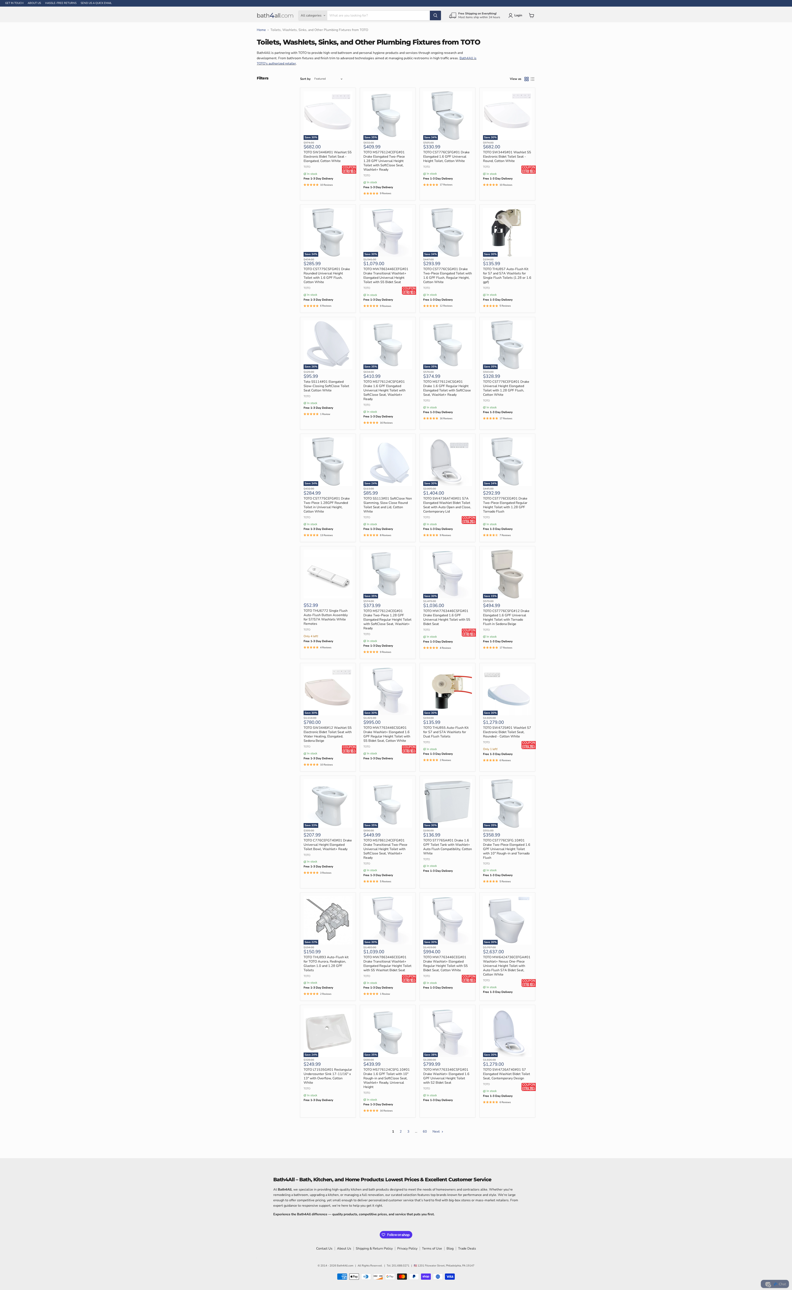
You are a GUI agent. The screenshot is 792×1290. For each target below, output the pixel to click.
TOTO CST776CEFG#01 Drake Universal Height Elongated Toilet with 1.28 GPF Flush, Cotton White (506, 388)
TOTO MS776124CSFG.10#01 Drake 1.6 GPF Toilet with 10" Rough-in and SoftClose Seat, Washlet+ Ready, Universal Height (386, 1078)
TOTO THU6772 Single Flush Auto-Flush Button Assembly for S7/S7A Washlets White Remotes (326, 617)
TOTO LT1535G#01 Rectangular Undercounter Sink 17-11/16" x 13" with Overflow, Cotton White (328, 1076)
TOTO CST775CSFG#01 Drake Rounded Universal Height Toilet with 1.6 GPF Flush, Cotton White (327, 275)
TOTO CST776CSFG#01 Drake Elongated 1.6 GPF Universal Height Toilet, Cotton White (446, 156)
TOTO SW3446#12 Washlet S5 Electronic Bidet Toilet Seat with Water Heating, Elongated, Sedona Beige (328, 734)
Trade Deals (467, 1248)
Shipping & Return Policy (374, 1248)
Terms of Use (432, 1248)
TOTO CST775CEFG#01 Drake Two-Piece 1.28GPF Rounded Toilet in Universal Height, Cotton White (327, 505)
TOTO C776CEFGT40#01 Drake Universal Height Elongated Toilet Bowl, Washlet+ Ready (328, 844)
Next (437, 1131)
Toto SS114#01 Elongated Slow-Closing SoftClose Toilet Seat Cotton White (326, 386)
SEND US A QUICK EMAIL (96, 3)
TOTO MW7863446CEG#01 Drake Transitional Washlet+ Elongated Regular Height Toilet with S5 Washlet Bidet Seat (387, 963)
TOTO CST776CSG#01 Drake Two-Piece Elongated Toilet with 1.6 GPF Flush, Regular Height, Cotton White (447, 275)
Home (261, 30)
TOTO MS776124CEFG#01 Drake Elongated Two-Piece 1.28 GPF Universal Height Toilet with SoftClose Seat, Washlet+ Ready (384, 161)
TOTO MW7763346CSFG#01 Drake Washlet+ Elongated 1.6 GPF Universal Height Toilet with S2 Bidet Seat (446, 1076)
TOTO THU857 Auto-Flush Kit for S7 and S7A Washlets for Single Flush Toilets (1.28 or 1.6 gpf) (507, 275)
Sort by (305, 79)
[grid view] (526, 79)
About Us (344, 1248)
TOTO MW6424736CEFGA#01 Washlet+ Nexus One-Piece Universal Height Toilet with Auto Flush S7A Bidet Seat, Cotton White (506, 966)
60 (425, 1131)
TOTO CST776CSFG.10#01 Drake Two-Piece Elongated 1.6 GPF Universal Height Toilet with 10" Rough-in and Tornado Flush (506, 849)
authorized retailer (282, 63)
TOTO (307, 167)
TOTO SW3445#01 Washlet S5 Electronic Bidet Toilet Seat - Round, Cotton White (507, 156)
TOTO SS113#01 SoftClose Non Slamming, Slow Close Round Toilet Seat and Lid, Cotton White (387, 505)
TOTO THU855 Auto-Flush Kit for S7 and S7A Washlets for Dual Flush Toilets (446, 732)
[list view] (532, 79)
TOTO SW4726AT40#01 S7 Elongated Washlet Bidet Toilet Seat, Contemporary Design (506, 1074)
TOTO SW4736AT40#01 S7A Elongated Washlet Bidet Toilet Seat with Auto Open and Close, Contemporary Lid (447, 505)
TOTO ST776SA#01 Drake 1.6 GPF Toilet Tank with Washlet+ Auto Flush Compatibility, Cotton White (447, 847)
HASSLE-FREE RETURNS (61, 3)
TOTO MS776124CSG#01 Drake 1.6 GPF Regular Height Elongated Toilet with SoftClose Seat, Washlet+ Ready (447, 388)
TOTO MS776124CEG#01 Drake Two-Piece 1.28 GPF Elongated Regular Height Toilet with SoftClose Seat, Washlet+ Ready (387, 620)
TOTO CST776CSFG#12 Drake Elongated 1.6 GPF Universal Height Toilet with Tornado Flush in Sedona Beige (506, 617)
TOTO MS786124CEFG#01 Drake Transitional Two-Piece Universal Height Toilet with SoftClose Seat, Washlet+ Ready (385, 849)
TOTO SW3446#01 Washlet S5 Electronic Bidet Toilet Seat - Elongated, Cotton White (328, 156)
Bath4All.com (345, 1266)
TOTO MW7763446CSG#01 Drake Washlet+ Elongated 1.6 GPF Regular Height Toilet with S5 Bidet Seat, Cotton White (386, 734)
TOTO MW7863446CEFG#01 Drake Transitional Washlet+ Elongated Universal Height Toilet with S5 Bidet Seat (385, 275)
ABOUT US (34, 3)
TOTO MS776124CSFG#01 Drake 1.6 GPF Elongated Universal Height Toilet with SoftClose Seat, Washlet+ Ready (384, 390)
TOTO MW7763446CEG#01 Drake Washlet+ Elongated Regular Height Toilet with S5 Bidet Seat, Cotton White (445, 963)
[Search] (435, 15)
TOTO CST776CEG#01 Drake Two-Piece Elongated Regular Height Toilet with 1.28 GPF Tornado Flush (505, 505)
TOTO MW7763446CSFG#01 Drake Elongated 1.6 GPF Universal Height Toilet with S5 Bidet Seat (446, 617)
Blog (450, 1248)
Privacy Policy (407, 1248)
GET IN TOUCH (14, 3)
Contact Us (324, 1248)
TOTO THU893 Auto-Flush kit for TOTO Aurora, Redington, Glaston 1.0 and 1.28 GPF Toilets (326, 963)
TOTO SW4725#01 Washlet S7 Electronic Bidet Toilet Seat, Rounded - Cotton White (507, 732)
